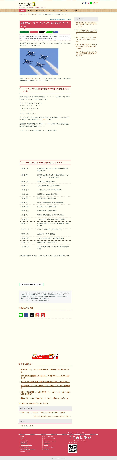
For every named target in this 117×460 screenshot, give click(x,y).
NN (22, 425)
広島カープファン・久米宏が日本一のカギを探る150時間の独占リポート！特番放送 (43, 412)
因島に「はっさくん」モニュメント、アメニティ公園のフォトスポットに (44, 398)
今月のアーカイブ (25, 447)
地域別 (60, 10)
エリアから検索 (24, 440)
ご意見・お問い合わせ (48, 436)
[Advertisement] (45, 145)
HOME (22, 10)
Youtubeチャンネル (25, 451)
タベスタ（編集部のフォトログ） (28, 449)
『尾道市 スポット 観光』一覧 (29, 403)
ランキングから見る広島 (26, 445)
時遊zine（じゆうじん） (49, 447)
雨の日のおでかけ (41, 10)
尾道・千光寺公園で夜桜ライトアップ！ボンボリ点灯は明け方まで (51, 416)
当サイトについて (47, 440)
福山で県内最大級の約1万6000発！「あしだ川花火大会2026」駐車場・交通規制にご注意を (86, 53)
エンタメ (32, 425)
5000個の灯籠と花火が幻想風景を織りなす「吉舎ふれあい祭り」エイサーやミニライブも (87, 24)
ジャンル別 (52, 10)
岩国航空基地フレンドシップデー (35, 78)
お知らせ (54, 440)
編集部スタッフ (47, 443)
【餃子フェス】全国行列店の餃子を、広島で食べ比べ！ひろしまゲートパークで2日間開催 (87, 46)
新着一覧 (30, 10)
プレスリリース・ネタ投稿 (49, 438)
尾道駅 (44, 119)
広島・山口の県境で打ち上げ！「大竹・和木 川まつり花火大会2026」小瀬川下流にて (87, 39)
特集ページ (23, 438)
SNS (75, 10)
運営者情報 (46, 445)
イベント (68, 10)
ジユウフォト (46, 449)
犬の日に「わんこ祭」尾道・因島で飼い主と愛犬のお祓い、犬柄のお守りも (45, 382)
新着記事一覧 (24, 443)
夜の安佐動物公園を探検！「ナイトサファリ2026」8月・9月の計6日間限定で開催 (87, 32)
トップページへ (44, 403)
